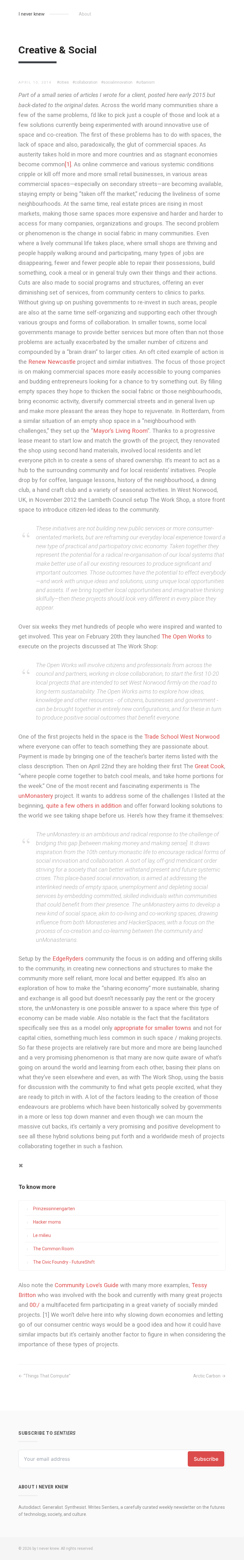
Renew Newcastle (52, 361)
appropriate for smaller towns (152, 1028)
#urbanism (145, 82)
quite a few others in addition (84, 805)
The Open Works (183, 636)
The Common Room (53, 1248)
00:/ (35, 1304)
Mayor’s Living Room (120, 430)
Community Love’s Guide (87, 1285)
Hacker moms (47, 1222)
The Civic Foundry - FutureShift (64, 1262)
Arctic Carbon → (209, 1375)
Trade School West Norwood (182, 736)
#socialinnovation (116, 82)
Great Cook (209, 766)
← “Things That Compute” (44, 1375)
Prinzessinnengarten (54, 1208)
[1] (68, 164)
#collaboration (85, 82)
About (85, 14)
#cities (63, 82)
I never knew (31, 14)
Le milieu (42, 1235)
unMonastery (35, 795)
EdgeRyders (68, 958)
